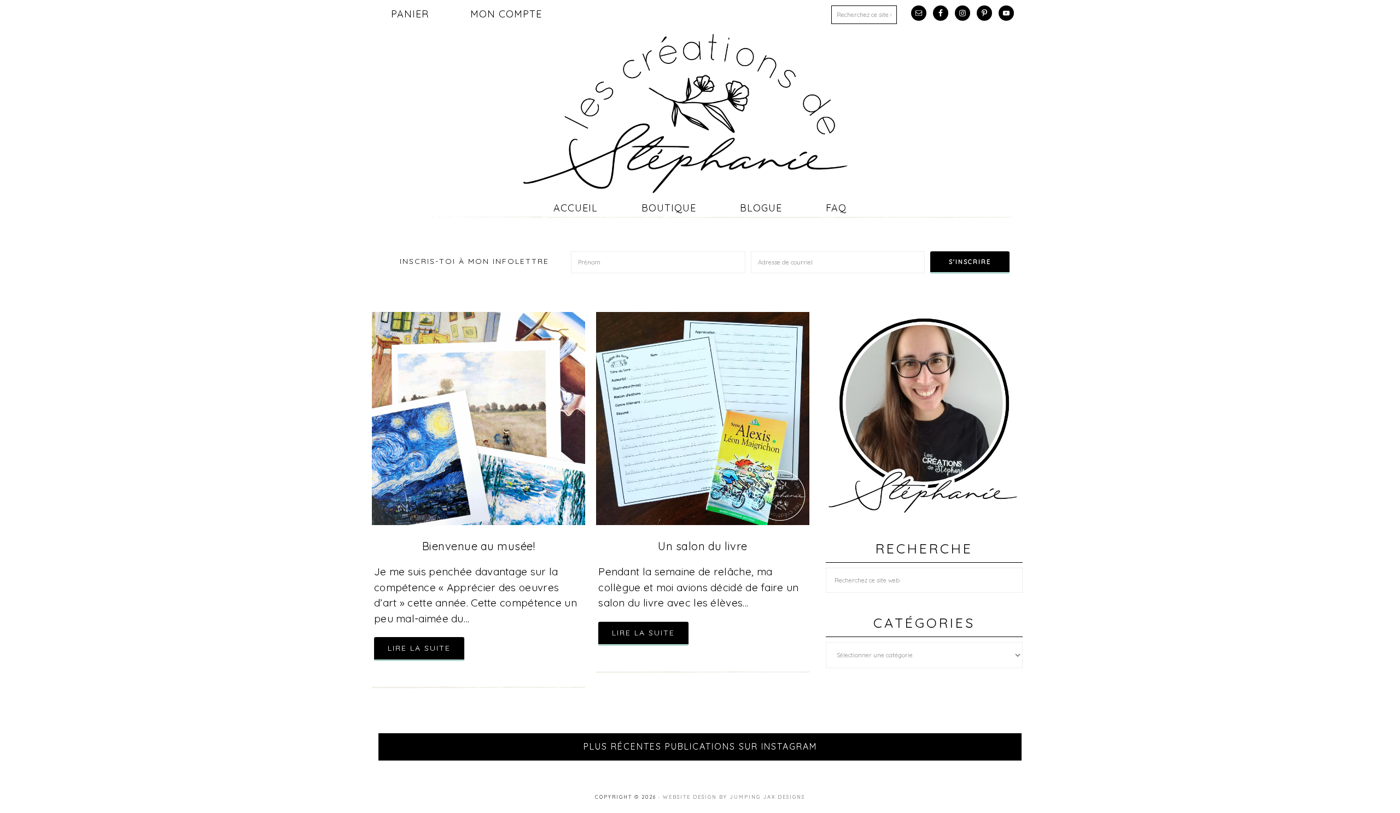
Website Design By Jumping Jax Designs (734, 797)
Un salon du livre (703, 546)
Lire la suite (419, 648)
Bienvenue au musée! (478, 546)
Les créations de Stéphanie (700, 113)
